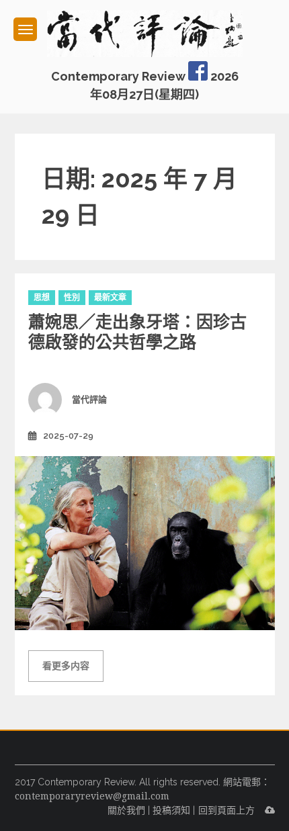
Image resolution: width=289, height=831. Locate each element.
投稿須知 (171, 810)
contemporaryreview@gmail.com (92, 796)
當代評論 (89, 399)
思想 (42, 297)
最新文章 (110, 297)
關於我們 (126, 810)
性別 (72, 297)
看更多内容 (65, 665)
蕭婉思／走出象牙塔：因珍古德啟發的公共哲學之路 (137, 332)
